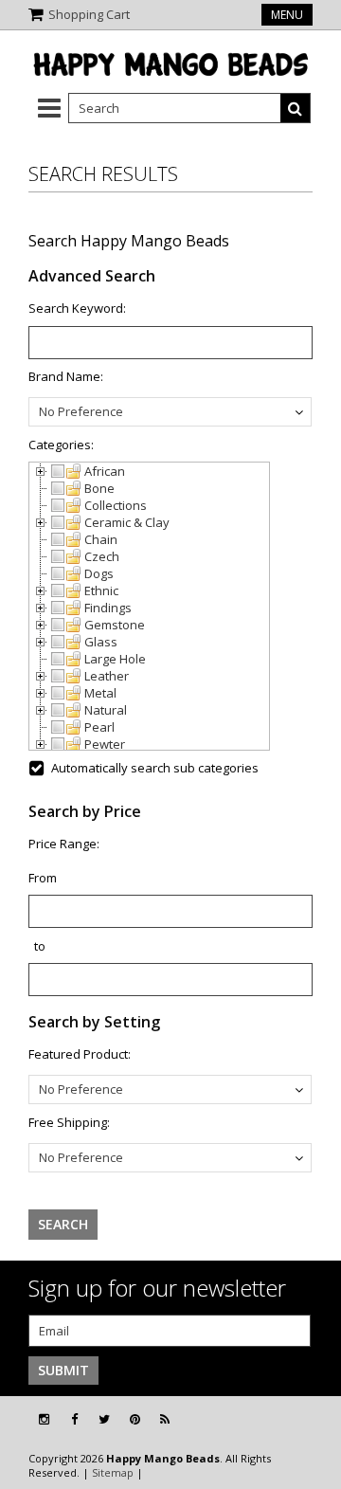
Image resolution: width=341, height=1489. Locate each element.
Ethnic (101, 590)
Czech (101, 556)
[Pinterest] (135, 1419)
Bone (99, 488)
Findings (108, 607)
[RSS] (165, 1419)
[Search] (295, 108)
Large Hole (115, 658)
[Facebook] (74, 1419)
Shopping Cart (89, 14)
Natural (105, 709)
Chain (100, 539)
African (104, 471)
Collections (115, 505)
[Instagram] (44, 1419)
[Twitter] (104, 1419)
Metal (100, 692)
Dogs (99, 573)
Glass (100, 641)
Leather (106, 675)
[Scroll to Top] (312, 1420)
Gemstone (114, 624)
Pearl (99, 726)
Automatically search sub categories (155, 767)
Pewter (104, 744)
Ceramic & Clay (127, 522)
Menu (287, 15)
